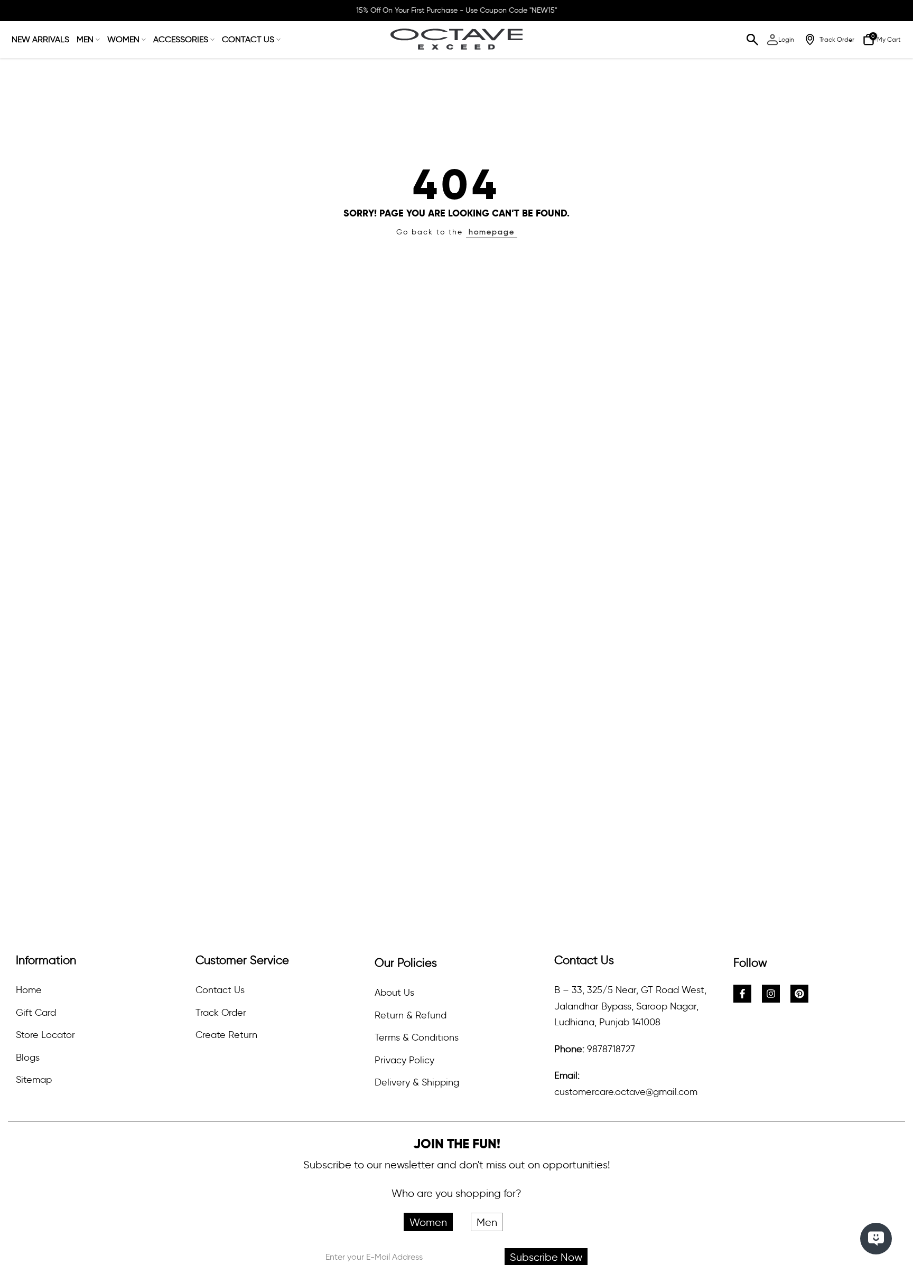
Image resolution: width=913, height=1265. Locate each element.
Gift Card (36, 1012)
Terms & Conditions (417, 1037)
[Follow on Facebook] (742, 994)
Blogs (28, 1057)
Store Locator (45, 1035)
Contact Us (220, 990)
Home (29, 990)
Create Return (226, 1035)
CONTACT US (248, 39)
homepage (492, 232)
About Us (394, 992)
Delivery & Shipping (417, 1082)
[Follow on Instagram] (771, 994)
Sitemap (34, 1079)
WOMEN (123, 39)
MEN (85, 39)
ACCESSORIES (180, 39)
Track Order (220, 1012)
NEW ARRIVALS (40, 39)
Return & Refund (410, 1015)
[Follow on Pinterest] (799, 994)
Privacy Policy (404, 1060)
